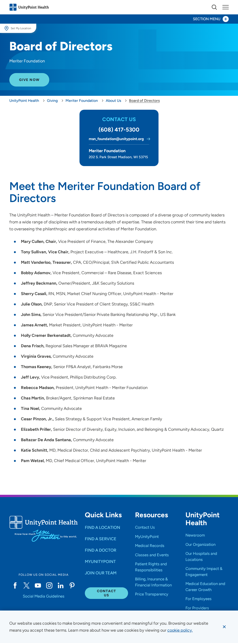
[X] (26, 585)
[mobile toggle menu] (214, 7)
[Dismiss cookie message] (224, 626)
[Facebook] (15, 585)
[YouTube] (38, 585)
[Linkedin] (60, 585)
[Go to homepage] (29, 7)
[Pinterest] (72, 585)
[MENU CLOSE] (225, 7)
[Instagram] (49, 585)
